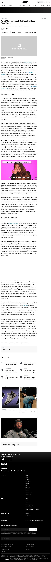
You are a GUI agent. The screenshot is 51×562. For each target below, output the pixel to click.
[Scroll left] (2, 398)
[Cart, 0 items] (49, 2)
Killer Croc (25, 305)
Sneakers (26, 375)
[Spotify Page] (24, 470)
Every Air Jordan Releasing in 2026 (9, 410)
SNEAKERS (4, 5)
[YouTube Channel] (14, 470)
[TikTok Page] (21, 470)
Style (21, 409)
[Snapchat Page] (18, 470)
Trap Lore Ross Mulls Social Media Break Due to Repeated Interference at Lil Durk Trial (12, 378)
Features (18, 342)
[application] (19, 170)
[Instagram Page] (11, 470)
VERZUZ (43, 5)
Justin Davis (6, 349)
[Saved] (45, 2)
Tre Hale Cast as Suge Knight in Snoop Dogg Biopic (29, 371)
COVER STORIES (35, 5)
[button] (25, 538)
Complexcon (28, 492)
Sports (27, 483)
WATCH (48, 5)
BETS (29, 5)
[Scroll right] (36, 398)
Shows (27, 490)
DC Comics (12, 342)
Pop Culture (4, 18)
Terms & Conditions (7, 544)
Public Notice (30, 546)
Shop (27, 498)
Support (27, 502)
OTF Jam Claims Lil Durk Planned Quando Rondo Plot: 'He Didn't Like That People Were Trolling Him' (11, 363)
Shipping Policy (29, 505)
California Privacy (6, 546)
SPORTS (15, 5)
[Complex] (25, 2)
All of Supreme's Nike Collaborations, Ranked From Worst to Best (29, 378)
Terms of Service (30, 533)
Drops (27, 500)
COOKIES (3, 551)
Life (26, 485)
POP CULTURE (22, 5)
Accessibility (5, 549)
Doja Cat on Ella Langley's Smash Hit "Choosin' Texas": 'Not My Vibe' (30, 363)
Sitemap (28, 549)
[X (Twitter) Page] (5, 470)
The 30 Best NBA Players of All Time (34, 520)
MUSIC (10, 5)
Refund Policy (29, 507)
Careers (27, 513)
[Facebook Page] (1, 470)
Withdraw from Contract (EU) (32, 509)
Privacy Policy (21, 533)
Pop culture (28, 481)
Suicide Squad (25, 342)
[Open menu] (2, 2)
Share (19, 32)
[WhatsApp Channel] (8, 470)
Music (6, 375)
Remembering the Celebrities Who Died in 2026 (11, 371)
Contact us (28, 515)
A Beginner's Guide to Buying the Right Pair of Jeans (28, 411)
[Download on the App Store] (6, 459)
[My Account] (47, 2)
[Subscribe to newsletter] (33, 529)
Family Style (28, 494)
